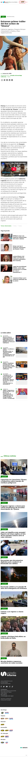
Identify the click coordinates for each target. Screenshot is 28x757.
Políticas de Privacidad (6, 699)
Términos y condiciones (6, 698)
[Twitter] (4, 80)
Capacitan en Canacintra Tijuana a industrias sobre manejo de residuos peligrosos (14, 481)
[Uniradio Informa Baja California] (10, 2)
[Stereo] (2, 730)
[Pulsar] (7, 713)
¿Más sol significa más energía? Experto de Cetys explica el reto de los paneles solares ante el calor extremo (13, 535)
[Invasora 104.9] (2, 724)
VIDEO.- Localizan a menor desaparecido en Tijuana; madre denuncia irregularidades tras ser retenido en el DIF (9, 353)
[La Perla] (7, 742)
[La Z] (11, 730)
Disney (15, 225)
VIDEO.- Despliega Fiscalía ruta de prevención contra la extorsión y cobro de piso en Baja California (9, 366)
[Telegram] (12, 80)
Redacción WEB (7, 73)
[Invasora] (2, 713)
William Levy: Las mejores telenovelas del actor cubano (20, 237)
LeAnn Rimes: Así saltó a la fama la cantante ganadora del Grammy (19, 258)
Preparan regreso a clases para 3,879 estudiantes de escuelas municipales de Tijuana (13, 507)
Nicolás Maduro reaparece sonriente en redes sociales (11, 662)
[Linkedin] (9, 80)
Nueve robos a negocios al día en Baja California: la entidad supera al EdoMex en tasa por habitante (9, 339)
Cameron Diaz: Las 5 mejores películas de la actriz (20, 279)
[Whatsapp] (2, 80)
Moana (20, 225)
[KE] (2, 742)
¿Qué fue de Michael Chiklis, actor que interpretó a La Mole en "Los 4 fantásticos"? (19, 269)
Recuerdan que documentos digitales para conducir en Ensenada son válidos (12, 562)
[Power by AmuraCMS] (23, 747)
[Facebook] (7, 80)
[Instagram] (9, 686)
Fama (8, 76)
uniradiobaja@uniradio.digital (7, 695)
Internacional (11, 16)
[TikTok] (12, 686)
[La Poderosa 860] (7, 718)
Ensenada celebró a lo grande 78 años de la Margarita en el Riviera (14, 587)
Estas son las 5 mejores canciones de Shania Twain (19, 247)
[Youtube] (7, 686)
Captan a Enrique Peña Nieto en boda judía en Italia (13, 637)
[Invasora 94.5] (2, 719)
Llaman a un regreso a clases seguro (12, 612)
